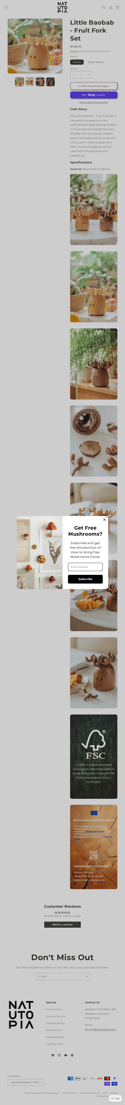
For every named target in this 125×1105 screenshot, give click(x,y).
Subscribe (85, 579)
